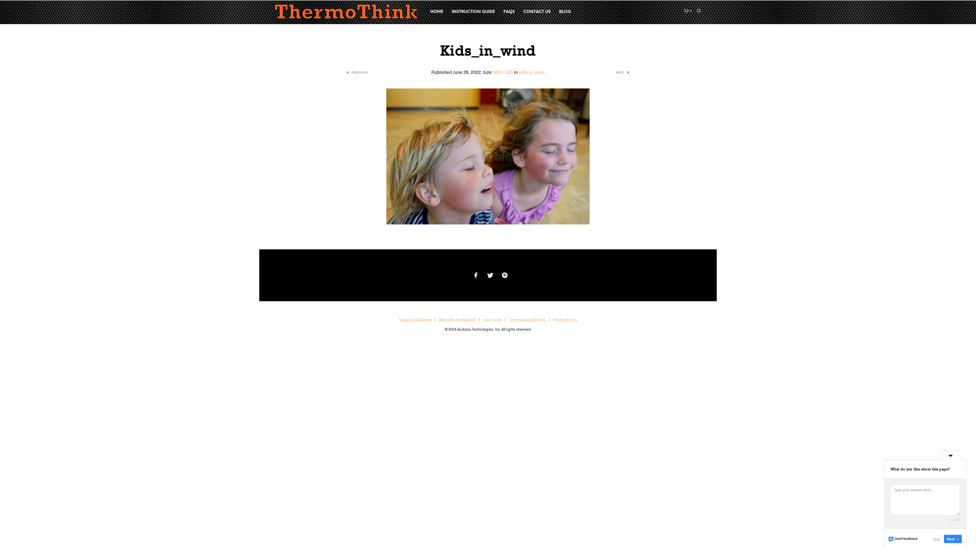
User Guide (492, 319)
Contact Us (537, 12)
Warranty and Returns (457, 319)
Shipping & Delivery (415, 319)
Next (620, 72)
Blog (565, 12)
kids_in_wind (532, 72)
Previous (360, 72)
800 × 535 (503, 72)
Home (436, 12)
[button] (688, 10)
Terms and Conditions (527, 319)
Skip (936, 539)
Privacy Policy (565, 319)
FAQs (509, 12)
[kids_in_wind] (488, 156)
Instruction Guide (473, 12)
